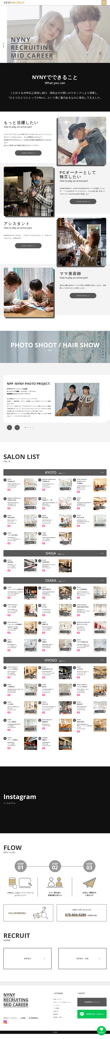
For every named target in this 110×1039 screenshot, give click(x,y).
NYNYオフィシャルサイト (10, 1018)
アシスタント (56, 1005)
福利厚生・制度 (82, 958)
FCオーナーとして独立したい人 (62, 1002)
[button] (25, 427)
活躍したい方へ (57, 999)
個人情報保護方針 (33, 1018)
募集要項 (27, 958)
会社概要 (23, 1018)
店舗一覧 (55, 1011)
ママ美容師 (56, 1008)
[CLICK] (30, 490)
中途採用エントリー (92, 1002)
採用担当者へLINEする (95, 1014)
